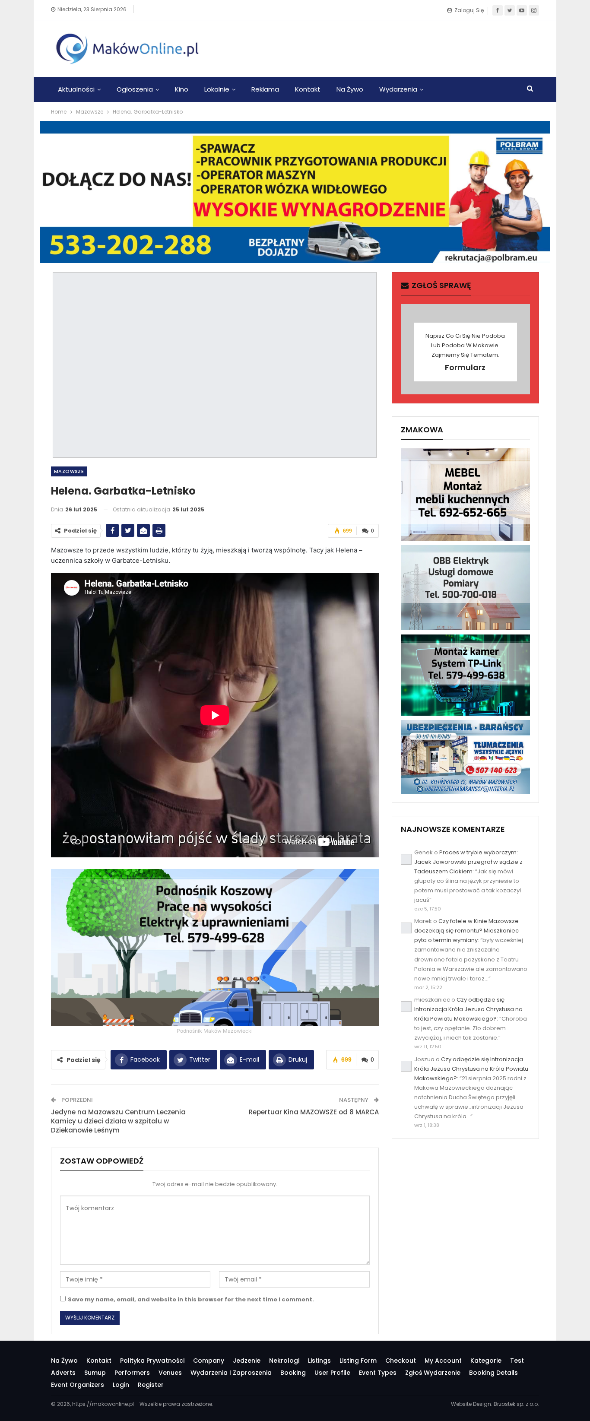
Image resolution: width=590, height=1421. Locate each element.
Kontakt (307, 89)
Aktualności (76, 89)
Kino (181, 89)
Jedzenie (246, 1360)
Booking (293, 1372)
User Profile (332, 1372)
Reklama (265, 89)
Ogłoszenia (135, 89)
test (517, 1360)
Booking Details (493, 1372)
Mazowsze (69, 471)
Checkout (400, 1360)
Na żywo (349, 89)
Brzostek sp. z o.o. (516, 1404)
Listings (319, 1360)
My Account (443, 1360)
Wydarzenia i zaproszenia (231, 1372)
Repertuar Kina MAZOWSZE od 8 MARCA (314, 1111)
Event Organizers (77, 1384)
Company (208, 1360)
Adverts (63, 1372)
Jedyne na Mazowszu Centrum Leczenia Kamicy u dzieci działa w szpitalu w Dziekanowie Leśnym (118, 1121)
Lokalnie (216, 89)
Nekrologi (284, 1360)
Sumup (95, 1372)
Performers (132, 1372)
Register (151, 1384)
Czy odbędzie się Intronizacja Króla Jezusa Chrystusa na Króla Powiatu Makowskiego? (468, 1009)
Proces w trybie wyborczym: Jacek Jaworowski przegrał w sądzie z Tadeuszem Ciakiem (468, 861)
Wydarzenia (398, 89)
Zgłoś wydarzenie (432, 1372)
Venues (170, 1372)
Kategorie (485, 1360)
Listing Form (358, 1360)
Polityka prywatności (152, 1360)
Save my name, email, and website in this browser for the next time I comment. (191, 1299)
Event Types (378, 1372)
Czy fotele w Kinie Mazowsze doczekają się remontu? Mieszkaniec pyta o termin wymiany (466, 930)
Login (121, 1384)
